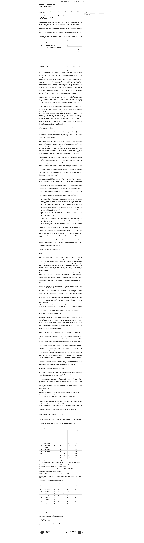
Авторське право (71, 1)
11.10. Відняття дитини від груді (70, 532)
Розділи (65, 1)
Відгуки (77, 1)
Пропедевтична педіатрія (48, 11)
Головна (61, 1)
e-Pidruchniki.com (47, 4)
